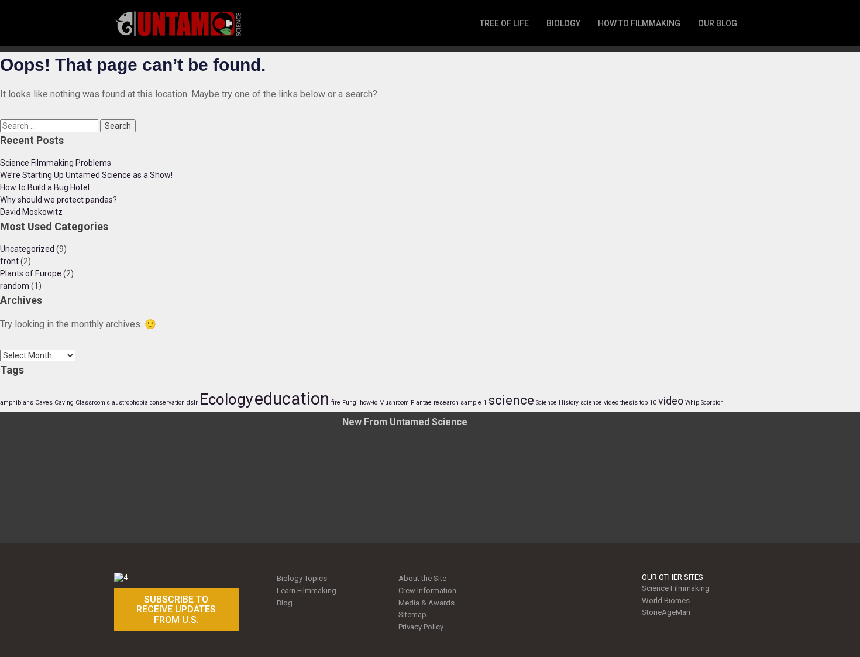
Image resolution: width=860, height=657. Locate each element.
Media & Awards (426, 602)
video (670, 401)
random (14, 285)
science (511, 400)
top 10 (647, 402)
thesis (629, 402)
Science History (557, 402)
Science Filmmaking (676, 588)
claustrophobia (127, 402)
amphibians (16, 402)
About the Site (422, 578)
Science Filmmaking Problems (55, 162)
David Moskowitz (31, 212)
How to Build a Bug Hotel (45, 187)
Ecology (226, 399)
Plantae (421, 402)
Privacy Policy (420, 626)
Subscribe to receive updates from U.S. (176, 609)
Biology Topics (302, 578)
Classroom (90, 402)
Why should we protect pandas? (58, 199)
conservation (167, 402)
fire (335, 402)
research (446, 402)
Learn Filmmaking (306, 590)
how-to (368, 402)
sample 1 (473, 402)
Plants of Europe (30, 273)
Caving (64, 402)
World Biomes (666, 600)
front (9, 261)
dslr (192, 402)
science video (599, 402)
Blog (285, 602)
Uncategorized (27, 249)
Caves (44, 402)
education (291, 399)
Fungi (350, 402)
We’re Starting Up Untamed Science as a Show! (86, 175)
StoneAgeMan (666, 612)
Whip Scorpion (704, 402)
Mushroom (394, 402)
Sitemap (412, 614)
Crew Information (427, 590)
